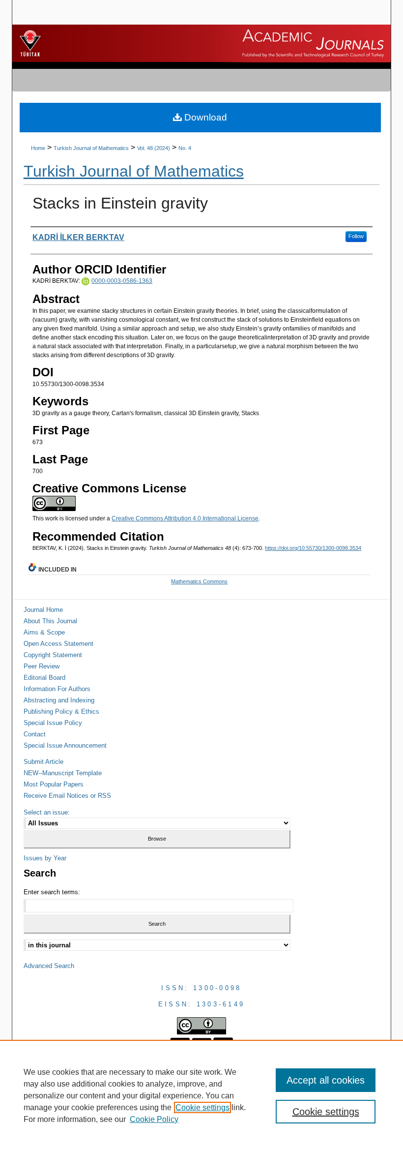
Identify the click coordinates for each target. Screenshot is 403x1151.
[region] (201, 1095)
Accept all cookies (326, 1080)
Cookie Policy (154, 1119)
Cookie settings (202, 1107)
